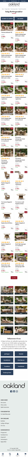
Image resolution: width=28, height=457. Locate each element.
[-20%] (7, 47)
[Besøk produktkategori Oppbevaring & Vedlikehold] (7, 330)
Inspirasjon (23, 1)
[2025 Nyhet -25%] (21, 236)
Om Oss (3, 425)
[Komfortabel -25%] (7, 257)
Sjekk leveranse (5, 407)
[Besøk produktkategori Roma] (21, 310)
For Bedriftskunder (5, 414)
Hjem (3, 9)
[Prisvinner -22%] (21, 175)
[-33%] (7, 26)
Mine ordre (4, 405)
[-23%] (7, 175)
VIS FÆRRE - (21, 18)
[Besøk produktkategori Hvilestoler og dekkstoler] (7, 320)
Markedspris (4, 439)
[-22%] (21, 68)
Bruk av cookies (11, 450)
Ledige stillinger (5, 423)
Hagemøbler (7, 9)
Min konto (3, 402)
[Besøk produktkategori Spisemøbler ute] (21, 330)
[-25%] (7, 110)
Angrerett (3, 437)
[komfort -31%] (7, 89)
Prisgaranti (4, 432)
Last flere (14, 277)
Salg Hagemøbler (14, 9)
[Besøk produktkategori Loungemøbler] (21, 320)
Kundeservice (14, 1)
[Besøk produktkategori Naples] (21, 290)
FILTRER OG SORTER (7, 18)
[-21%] (7, 68)
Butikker (4, 1)
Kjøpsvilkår (3, 441)
